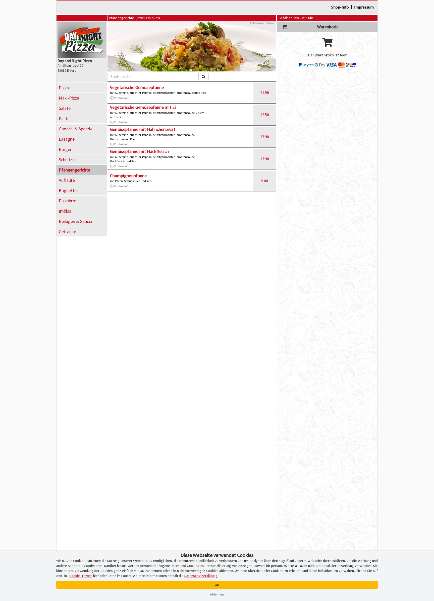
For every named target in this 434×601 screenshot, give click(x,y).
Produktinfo (121, 98)
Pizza (64, 88)
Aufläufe (67, 180)
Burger (65, 149)
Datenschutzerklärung (201, 575)
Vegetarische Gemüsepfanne (137, 87)
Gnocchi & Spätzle (75, 129)
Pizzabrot (68, 201)
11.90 (264, 92)
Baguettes (69, 190)
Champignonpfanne (128, 176)
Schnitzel (67, 159)
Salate (65, 108)
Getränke (67, 231)
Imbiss (65, 211)
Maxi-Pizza (69, 98)
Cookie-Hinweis (80, 575)
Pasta (64, 118)
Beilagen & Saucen (76, 221)
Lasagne (67, 139)
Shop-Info (340, 7)
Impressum (364, 7)
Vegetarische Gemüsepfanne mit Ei (143, 107)
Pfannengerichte (74, 170)
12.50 (264, 114)
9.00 (264, 180)
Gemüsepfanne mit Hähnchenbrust (142, 129)
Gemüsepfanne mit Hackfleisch (139, 151)
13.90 (264, 136)
